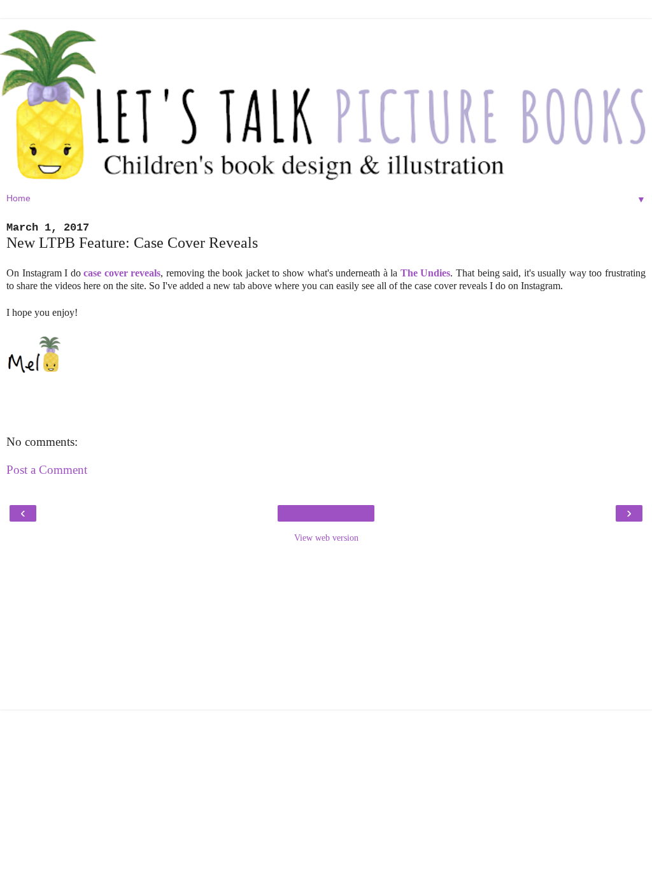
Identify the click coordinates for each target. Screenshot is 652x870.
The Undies (425, 272)
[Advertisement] (326, 630)
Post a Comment (46, 469)
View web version (326, 537)
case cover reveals (121, 272)
